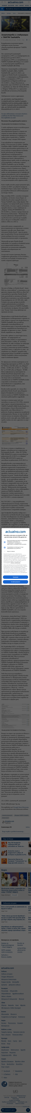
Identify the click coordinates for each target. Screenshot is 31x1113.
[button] (16, 551)
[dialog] (15, 556)
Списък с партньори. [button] (15, 562)
